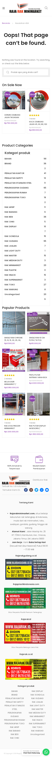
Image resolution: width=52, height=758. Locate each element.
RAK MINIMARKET (25, 265)
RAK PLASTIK (25, 270)
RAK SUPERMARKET (25, 279)
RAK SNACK (25, 275)
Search (46, 8)
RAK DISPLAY (25, 229)
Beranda (6, 23)
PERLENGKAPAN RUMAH (25, 192)
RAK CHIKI (25, 221)
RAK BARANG (25, 212)
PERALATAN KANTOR (25, 173)
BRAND (25, 166)
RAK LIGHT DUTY (25, 250)
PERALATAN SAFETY (25, 178)
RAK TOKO (25, 284)
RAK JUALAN (25, 246)
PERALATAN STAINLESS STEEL (25, 183)
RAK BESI (25, 216)
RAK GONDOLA (25, 236)
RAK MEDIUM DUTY (25, 260)
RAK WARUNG (25, 289)
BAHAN (25, 158)
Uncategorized (25, 297)
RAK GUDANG (25, 241)
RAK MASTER (25, 255)
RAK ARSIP (25, 207)
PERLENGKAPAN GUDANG (25, 187)
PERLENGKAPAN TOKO (25, 200)
